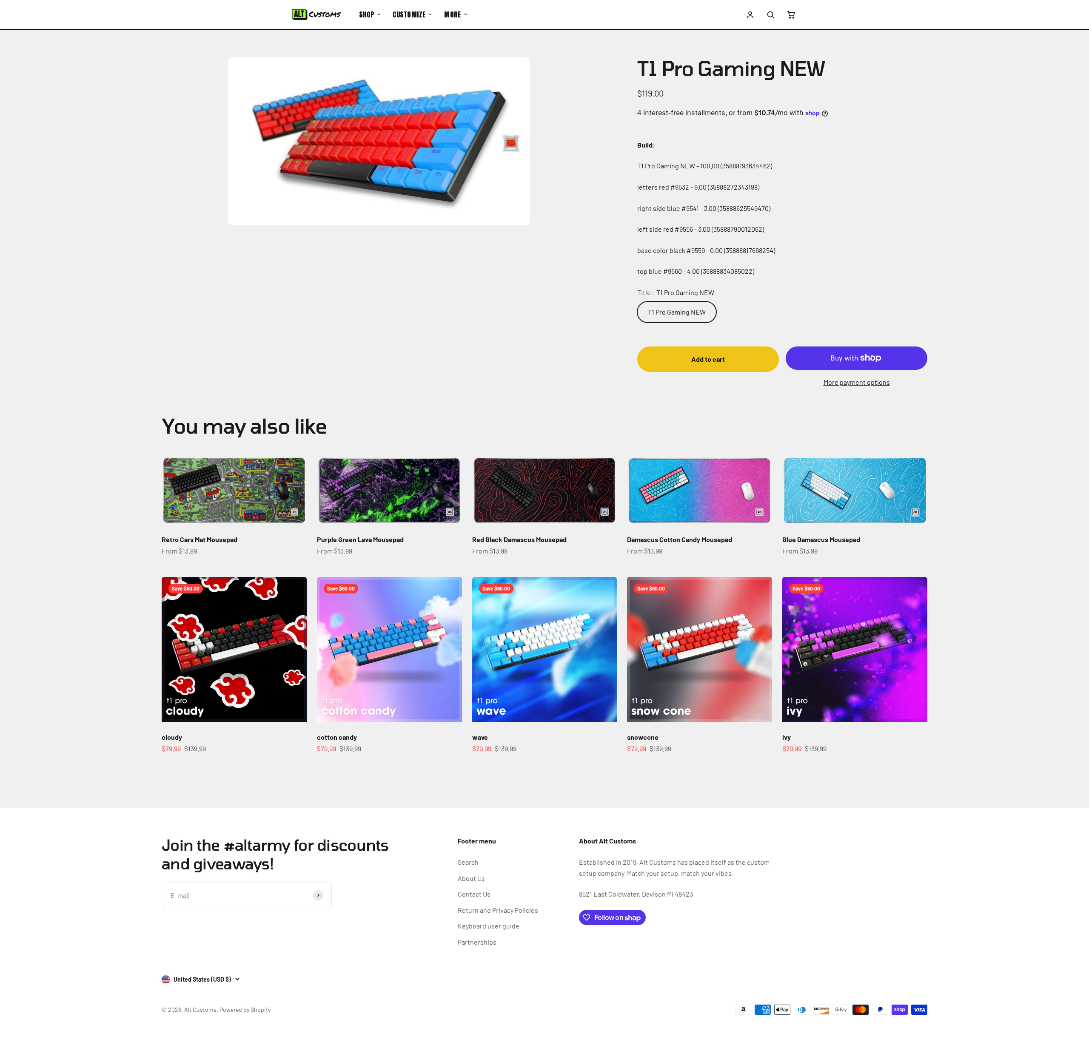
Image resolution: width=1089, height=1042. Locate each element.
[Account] (750, 14)
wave (480, 737)
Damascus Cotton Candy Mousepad (679, 539)
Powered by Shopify (245, 1009)
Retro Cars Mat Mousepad (199, 539)
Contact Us (474, 894)
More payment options (857, 382)
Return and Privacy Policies (498, 910)
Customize (409, 14)
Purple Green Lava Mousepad (360, 539)
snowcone (643, 737)
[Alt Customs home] (316, 14)
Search (468, 862)
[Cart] (791, 14)
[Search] (770, 14)
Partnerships (477, 942)
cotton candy (337, 737)
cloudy (172, 737)
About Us (471, 878)
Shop (366, 14)
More (452, 14)
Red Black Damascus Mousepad (519, 539)
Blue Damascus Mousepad (821, 539)
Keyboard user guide (488, 926)
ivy (786, 737)
